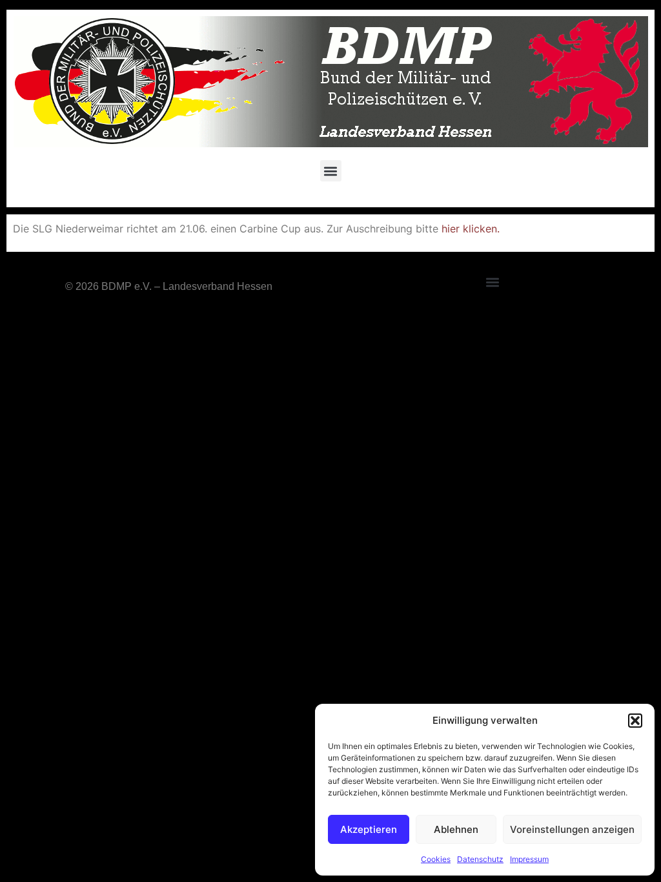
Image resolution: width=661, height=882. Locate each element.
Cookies (436, 859)
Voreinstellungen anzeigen (572, 829)
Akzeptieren (368, 829)
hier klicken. (471, 228)
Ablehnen (456, 829)
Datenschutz (480, 859)
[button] (635, 720)
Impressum (529, 859)
